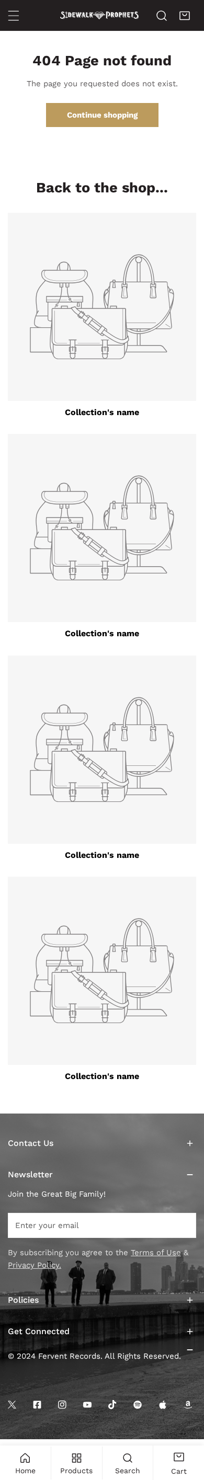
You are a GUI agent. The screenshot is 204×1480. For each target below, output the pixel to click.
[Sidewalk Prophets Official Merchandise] (99, 15)
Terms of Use (156, 1252)
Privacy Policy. (34, 1265)
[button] (184, 15)
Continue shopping (102, 115)
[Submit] (182, 1225)
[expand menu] (13, 15)
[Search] (161, 15)
